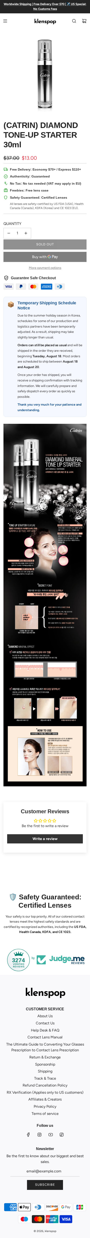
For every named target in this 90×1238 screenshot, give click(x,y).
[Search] (74, 21)
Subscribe (45, 1185)
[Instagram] (39, 1135)
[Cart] (84, 21)
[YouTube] (50, 1135)
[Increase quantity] (26, 233)
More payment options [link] (45, 268)
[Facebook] (28, 1135)
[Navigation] (5, 21)
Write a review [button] (45, 839)
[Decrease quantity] (9, 233)
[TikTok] (62, 1135)
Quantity (12, 223)
